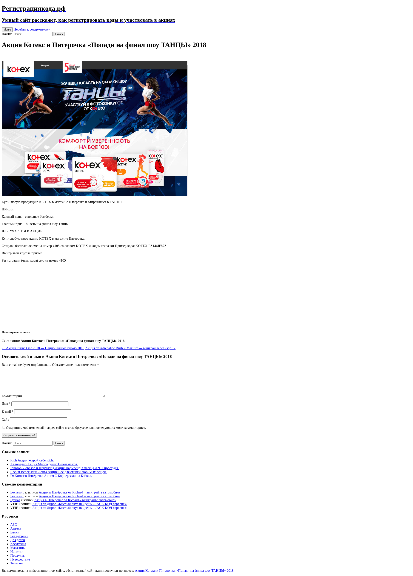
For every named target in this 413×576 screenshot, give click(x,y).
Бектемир (17, 492)
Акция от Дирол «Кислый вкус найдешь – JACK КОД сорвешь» (79, 504)
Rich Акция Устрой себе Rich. (32, 460)
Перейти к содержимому (32, 29)
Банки (14, 532)
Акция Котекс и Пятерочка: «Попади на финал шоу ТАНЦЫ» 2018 (184, 570)
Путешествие (20, 559)
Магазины (17, 548)
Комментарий (12, 396)
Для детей (17, 540)
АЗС (13, 524)
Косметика (18, 544)
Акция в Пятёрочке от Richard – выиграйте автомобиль (79, 492)
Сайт (5, 419)
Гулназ (15, 500)
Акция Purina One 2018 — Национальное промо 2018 (43, 348)
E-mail (7, 411)
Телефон (16, 563)
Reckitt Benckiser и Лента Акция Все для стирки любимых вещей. (58, 472)
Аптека (15, 528)
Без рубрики (19, 536)
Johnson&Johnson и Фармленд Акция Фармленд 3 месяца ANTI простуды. (64, 468)
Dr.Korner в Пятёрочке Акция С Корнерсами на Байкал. (51, 476)
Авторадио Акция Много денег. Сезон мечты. (44, 464)
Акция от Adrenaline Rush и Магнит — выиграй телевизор (130, 348)
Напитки (16, 551)
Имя (6, 403)
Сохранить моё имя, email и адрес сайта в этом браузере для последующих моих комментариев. (76, 427)
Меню (7, 29)
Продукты (17, 555)
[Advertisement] (206, 296)
